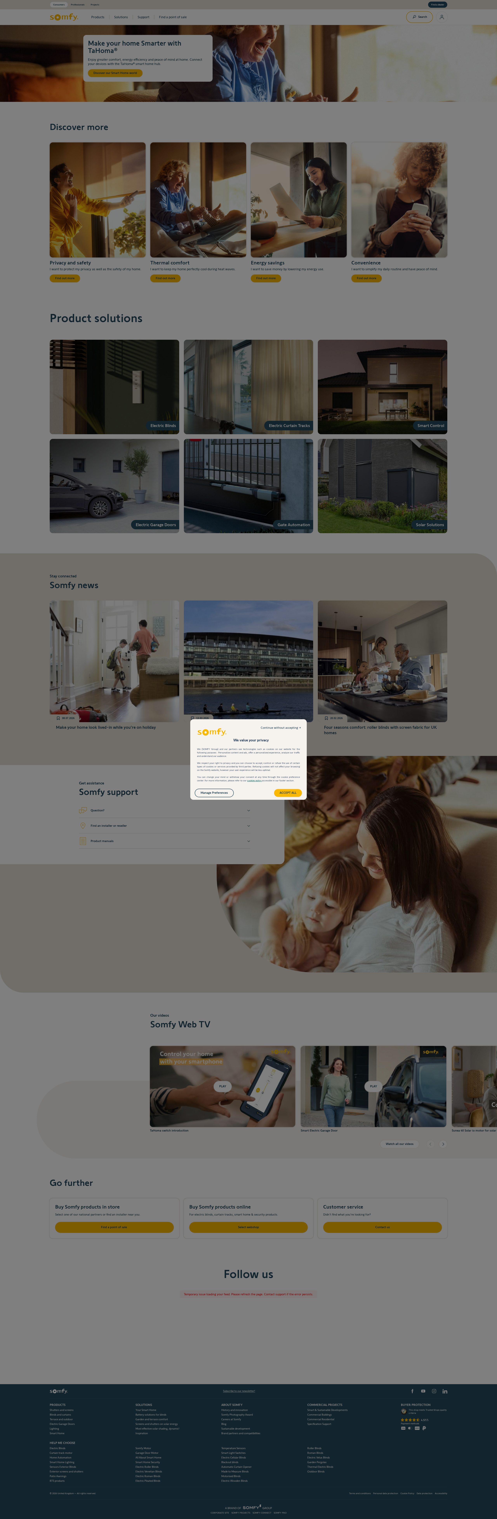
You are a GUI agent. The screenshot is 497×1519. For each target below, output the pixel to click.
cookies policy (254, 780)
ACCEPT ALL (288, 792)
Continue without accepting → (281, 727)
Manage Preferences (214, 792)
